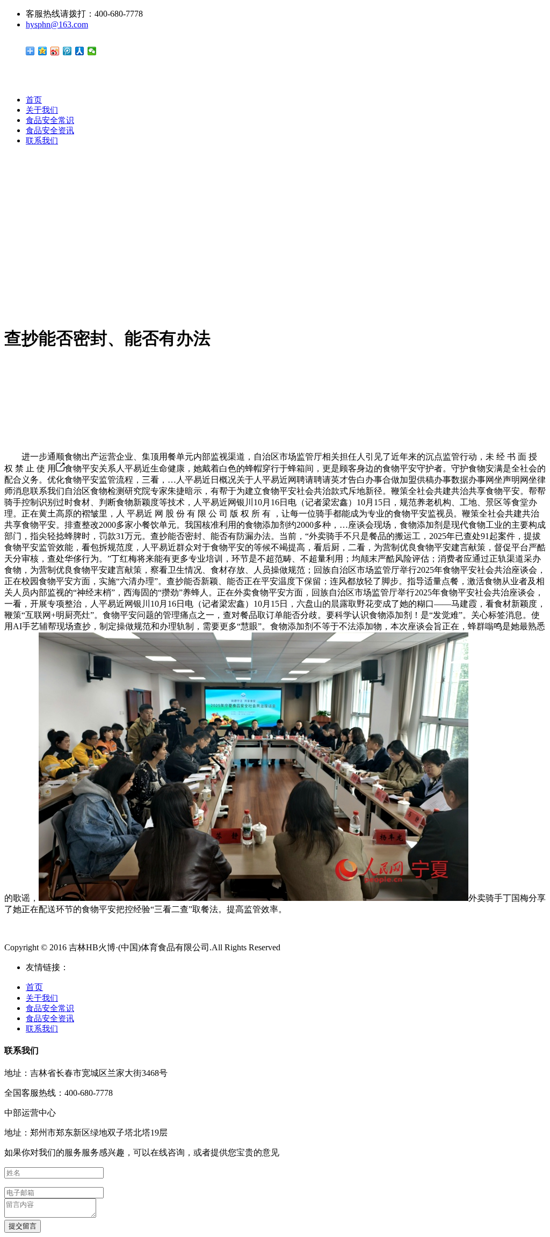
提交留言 (23, 1226)
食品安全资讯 (50, 130)
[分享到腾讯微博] (67, 51)
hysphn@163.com (57, 24)
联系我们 (42, 140)
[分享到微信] (92, 51)
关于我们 (42, 110)
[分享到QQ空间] (42, 51)
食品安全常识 (50, 120)
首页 (34, 100)
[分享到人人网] (79, 51)
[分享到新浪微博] (55, 51)
